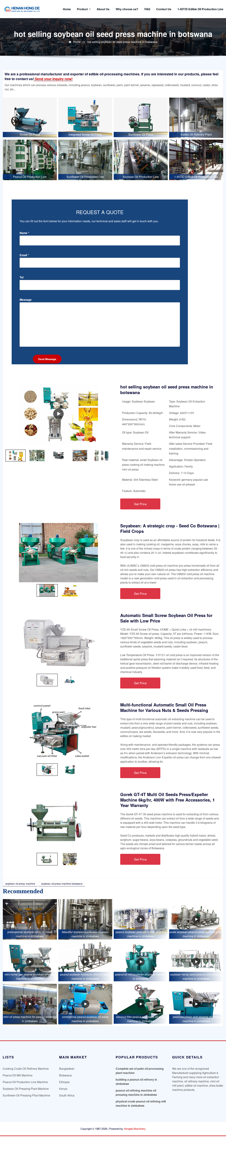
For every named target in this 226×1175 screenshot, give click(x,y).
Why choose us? (127, 9)
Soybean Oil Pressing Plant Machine (26, 1089)
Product (82, 9)
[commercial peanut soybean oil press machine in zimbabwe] (85, 1004)
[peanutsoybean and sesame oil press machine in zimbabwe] (196, 1004)
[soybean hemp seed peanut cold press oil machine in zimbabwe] (196, 961)
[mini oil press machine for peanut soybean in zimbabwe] (30, 1004)
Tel (21, 277)
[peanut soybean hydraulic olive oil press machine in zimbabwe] (85, 961)
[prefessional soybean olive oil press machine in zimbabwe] (30, 919)
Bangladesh (66, 1069)
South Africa (67, 1095)
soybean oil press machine (20, 883)
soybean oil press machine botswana (61, 883)
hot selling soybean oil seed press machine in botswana (122, 42)
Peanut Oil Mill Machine (17, 1075)
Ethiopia (64, 1082)
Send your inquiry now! (53, 78)
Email (24, 255)
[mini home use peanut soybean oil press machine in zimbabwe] (30, 961)
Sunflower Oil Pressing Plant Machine (26, 1095)
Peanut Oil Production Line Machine (25, 1082)
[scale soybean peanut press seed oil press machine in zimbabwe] (196, 919)
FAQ (147, 9)
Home (67, 9)
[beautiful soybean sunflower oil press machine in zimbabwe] (85, 919)
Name (24, 233)
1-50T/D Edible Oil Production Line (200, 9)
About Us (103, 9)
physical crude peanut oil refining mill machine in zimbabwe (141, 1103)
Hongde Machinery (135, 1128)
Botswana (65, 1075)
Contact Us (163, 9)
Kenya (63, 1089)
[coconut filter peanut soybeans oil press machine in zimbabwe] (141, 1004)
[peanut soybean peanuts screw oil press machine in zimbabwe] (141, 919)
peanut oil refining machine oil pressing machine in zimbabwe (136, 1092)
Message (26, 299)
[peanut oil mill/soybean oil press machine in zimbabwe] (141, 961)
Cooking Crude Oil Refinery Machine (26, 1069)
